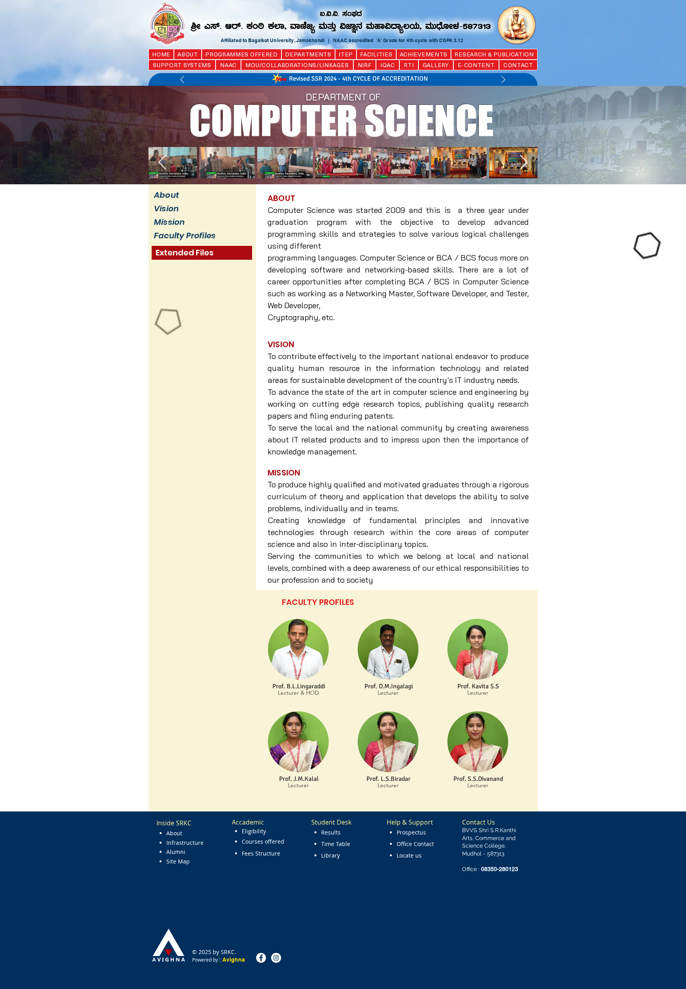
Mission (169, 222)
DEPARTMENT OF (343, 97)
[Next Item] (523, 162)
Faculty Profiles (185, 235)
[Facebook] (261, 958)
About (166, 195)
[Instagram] (276, 958)
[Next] (503, 80)
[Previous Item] (162, 162)
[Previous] (182, 80)
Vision (166, 208)
